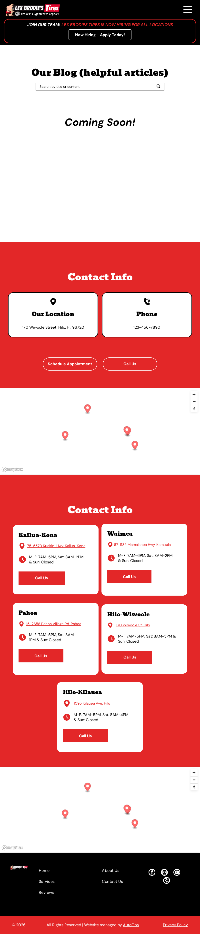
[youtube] (176, 873)
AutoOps (131, 924)
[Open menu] (187, 9)
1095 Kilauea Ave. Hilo (92, 703)
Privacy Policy (175, 924)
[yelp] (166, 881)
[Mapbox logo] (12, 469)
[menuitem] (61, 870)
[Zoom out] (194, 401)
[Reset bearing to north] (194, 408)
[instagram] (164, 873)
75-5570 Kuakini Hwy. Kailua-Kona (56, 545)
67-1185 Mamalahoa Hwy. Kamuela (142, 544)
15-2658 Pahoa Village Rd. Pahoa (53, 623)
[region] (100, 431)
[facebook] (152, 873)
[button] (127, 431)
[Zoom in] (194, 394)
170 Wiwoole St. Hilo (133, 625)
